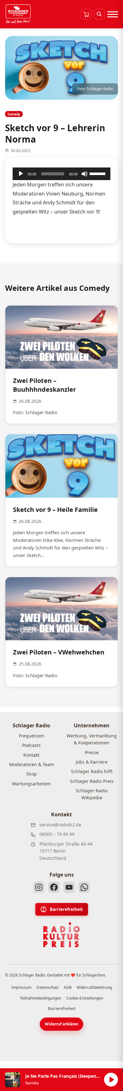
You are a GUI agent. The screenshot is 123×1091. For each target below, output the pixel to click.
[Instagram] (38, 887)
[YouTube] (69, 887)
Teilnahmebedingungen (40, 998)
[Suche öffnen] (99, 14)
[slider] (98, 173)
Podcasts (31, 745)
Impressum (21, 987)
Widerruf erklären (62, 1024)
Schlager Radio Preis (92, 781)
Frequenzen (31, 736)
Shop (31, 774)
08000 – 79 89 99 (56, 834)
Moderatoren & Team (31, 764)
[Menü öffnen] (112, 14)
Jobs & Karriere (92, 762)
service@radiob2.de (60, 825)
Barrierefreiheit (66, 909)
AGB (68, 987)
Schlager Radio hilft (92, 771)
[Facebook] (54, 887)
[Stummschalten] (84, 174)
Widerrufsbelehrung (94, 987)
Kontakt (31, 755)
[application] (61, 173)
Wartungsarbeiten (31, 784)
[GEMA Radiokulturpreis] (61, 935)
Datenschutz (48, 987)
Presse (92, 752)
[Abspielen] (111, 1080)
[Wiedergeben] (21, 174)
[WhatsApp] (84, 887)
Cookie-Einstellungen (84, 998)
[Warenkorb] (86, 14)
